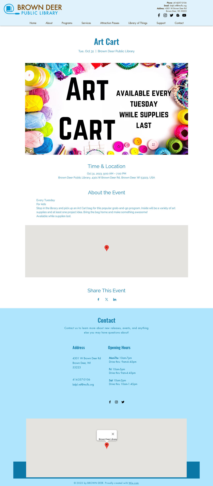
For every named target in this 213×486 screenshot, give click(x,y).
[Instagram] (165, 15)
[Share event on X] (106, 299)
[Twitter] (171, 15)
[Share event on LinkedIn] (114, 299)
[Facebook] (159, 15)
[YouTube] (184, 15)
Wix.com (134, 483)
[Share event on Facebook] (98, 299)
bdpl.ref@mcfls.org (178, 5)
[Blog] (178, 15)
